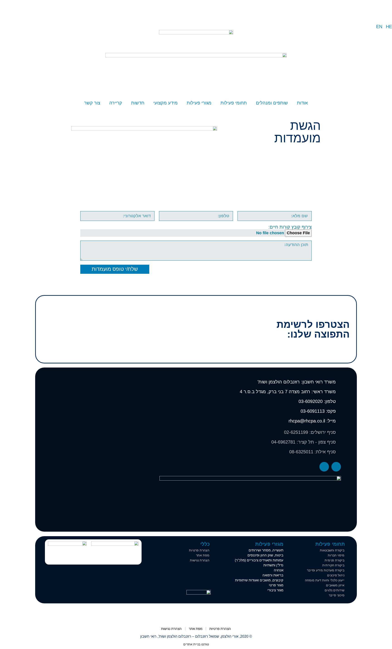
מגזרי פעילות (199, 102)
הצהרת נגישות (199, 560)
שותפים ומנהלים (272, 102)
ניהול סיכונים (335, 575)
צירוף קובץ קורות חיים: (290, 227)
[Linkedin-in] (324, 466)
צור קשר (92, 102)
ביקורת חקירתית (333, 565)
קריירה (115, 102)
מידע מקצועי (165, 102)
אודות (302, 102)
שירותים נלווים (334, 590)
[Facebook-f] (336, 466)
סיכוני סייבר (336, 595)
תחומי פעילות (233, 102)
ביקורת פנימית (334, 560)
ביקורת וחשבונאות (332, 550)
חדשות (137, 102)
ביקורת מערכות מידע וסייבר (325, 570)
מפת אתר (202, 555)
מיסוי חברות (336, 555)
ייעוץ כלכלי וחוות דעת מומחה (324, 580)
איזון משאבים (335, 585)
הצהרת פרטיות (199, 550)
